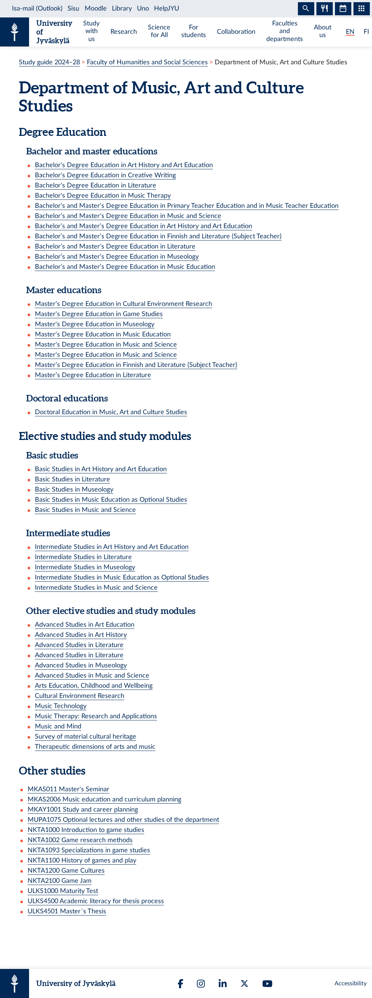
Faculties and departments (284, 31)
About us (322, 31)
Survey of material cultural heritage (85, 737)
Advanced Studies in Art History (81, 635)
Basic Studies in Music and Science (85, 510)
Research (123, 32)
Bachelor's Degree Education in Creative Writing (105, 175)
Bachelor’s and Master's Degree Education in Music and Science (128, 216)
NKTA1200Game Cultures (66, 871)
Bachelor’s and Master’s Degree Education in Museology (117, 257)
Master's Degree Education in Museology (94, 324)
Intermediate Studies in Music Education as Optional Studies (122, 577)
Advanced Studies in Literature (79, 645)
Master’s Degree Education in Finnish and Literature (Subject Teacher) (136, 365)
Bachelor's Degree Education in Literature (95, 185)
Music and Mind (58, 726)
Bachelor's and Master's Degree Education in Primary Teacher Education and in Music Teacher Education (187, 206)
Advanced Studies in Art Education (84, 625)
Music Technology (60, 706)
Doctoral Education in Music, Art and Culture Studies (111, 412)
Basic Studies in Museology (74, 489)
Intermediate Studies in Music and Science (96, 588)
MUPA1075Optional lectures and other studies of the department (123, 820)
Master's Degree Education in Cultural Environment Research (123, 304)
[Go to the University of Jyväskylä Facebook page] (180, 983)
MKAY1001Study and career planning (83, 810)
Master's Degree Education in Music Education (103, 334)
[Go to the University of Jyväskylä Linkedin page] (223, 983)
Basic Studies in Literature (72, 479)
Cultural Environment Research (79, 696)
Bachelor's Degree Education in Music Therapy (103, 196)
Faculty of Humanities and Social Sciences (147, 62)
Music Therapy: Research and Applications (96, 716)
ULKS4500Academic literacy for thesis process (96, 901)
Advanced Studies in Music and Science (92, 675)
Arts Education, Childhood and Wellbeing (94, 686)
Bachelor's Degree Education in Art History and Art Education (124, 165)
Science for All (159, 31)
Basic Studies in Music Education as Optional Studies (111, 500)
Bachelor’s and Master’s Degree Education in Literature (115, 246)
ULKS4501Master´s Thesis (67, 911)
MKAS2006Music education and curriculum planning (104, 799)
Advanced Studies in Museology (81, 665)
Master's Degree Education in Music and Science (106, 345)
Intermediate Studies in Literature (83, 557)
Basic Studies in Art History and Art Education (101, 469)
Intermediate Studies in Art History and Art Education (112, 547)
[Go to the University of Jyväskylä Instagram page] (201, 983)
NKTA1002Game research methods (80, 840)
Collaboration (236, 32)
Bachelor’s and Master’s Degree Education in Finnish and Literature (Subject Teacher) (158, 236)
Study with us (91, 31)
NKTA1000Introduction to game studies (86, 830)
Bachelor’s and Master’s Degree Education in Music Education (125, 267)
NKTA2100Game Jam (60, 881)
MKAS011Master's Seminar (68, 789)
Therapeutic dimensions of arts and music (95, 747)
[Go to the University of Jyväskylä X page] (244, 983)
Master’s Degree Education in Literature (93, 375)
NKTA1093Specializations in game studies (89, 850)
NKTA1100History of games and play (82, 860)
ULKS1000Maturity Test (63, 891)
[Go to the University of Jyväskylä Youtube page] (267, 983)
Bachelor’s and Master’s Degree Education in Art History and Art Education (143, 226)
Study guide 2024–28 (49, 62)
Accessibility (351, 983)
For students (193, 31)
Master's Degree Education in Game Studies (99, 314)
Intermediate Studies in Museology (85, 567)
